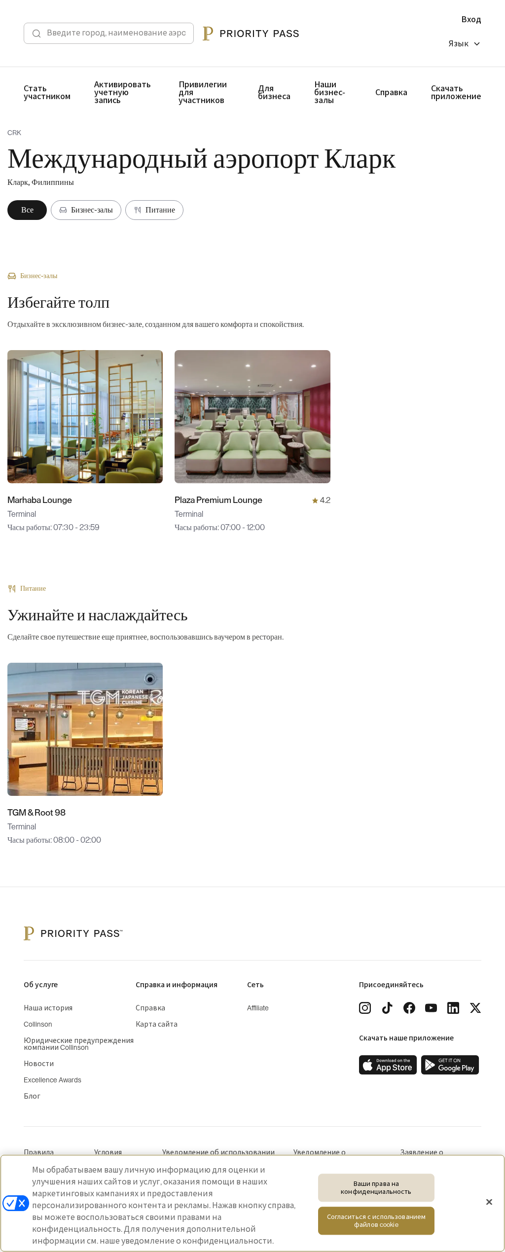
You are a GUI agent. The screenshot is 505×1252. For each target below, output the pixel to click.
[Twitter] (475, 1008)
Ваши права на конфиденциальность (376, 1187)
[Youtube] (431, 1008)
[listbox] (465, 45)
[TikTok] (387, 1008)
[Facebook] (409, 1008)
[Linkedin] (453, 1008)
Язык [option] (459, 44)
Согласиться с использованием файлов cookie (376, 1221)
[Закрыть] (489, 1202)
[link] (388, 1065)
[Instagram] (365, 1008)
